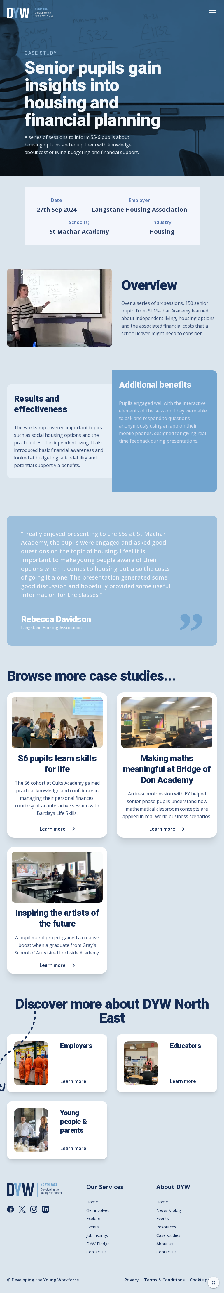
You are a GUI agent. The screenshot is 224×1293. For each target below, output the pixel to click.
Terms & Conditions (164, 1280)
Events (92, 1227)
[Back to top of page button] (213, 1282)
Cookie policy (203, 1280)
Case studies (168, 1235)
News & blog (168, 1210)
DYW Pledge (98, 1243)
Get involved (98, 1210)
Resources (166, 1227)
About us (164, 1243)
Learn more (53, 829)
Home (92, 1202)
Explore (93, 1218)
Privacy (132, 1280)
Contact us (96, 1252)
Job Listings (97, 1235)
